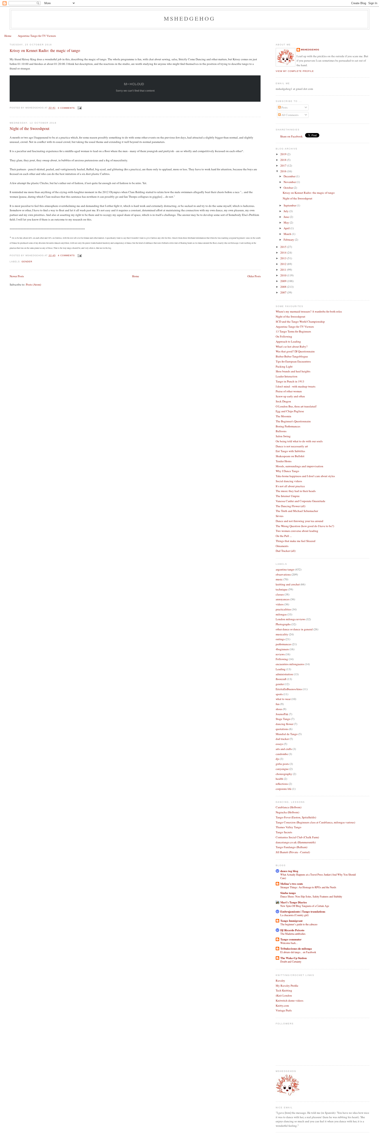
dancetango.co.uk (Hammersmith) (296, 842)
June (287, 217)
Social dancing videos (289, 481)
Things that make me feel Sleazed (295, 541)
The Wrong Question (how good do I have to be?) (305, 526)
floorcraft (281, 679)
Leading (281, 669)
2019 (283, 154)
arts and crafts (284, 749)
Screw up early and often (290, 396)
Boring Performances (288, 426)
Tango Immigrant (291, 921)
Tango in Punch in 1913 (290, 381)
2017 (283, 165)
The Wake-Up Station (293, 958)
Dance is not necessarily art (292, 446)
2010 (283, 275)
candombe (282, 754)
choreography (284, 774)
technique (282, 589)
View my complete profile (295, 71)
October (289, 188)
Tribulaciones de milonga (296, 948)
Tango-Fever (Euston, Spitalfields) (296, 817)
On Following (284, 336)
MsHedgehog (189, 18)
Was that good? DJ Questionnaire (295, 351)
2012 (283, 264)
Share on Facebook (291, 136)
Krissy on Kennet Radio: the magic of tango (45, 50)
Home (7, 36)
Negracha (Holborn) (287, 812)
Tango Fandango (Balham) (291, 847)
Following (282, 659)
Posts (284, 107)
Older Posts (254, 276)
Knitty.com (282, 1005)
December (290, 176)
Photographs (283, 624)
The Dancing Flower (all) (290, 506)
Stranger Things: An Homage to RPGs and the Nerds (308, 887)
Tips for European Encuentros (293, 361)
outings (280, 639)
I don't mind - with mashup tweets (295, 386)
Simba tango (288, 893)
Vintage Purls (284, 1010)
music (279, 579)
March (288, 234)
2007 (283, 292)
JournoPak (282, 714)
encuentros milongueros (290, 664)
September (290, 205)
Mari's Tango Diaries (293, 902)
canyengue (282, 769)
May (287, 222)
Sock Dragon (283, 401)
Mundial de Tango (287, 734)
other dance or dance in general (294, 629)
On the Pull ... (284, 536)
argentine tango (285, 569)
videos (280, 604)
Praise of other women (289, 391)
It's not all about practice (290, 486)
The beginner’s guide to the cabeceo (298, 924)
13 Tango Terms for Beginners (293, 331)
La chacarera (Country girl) (294, 915)
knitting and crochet (288, 584)
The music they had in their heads (296, 491)
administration (284, 674)
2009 (283, 281)
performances (283, 644)
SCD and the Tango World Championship (300, 321)
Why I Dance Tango (287, 471)
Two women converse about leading (297, 531)
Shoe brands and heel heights (293, 371)
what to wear (283, 699)
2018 (283, 160)
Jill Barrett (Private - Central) (293, 852)
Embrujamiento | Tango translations (302, 911)
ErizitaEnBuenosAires (289, 689)
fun (278, 704)
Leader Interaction (286, 376)
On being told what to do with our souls (299, 441)
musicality (282, 634)
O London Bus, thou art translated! (296, 406)
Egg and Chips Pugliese (290, 411)
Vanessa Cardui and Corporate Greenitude (300, 501)
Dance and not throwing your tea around (299, 521)
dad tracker (282, 739)
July (286, 211)
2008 (283, 287)
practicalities (283, 609)
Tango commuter (291, 939)
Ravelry (280, 981)
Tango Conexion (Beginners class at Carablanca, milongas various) (315, 822)
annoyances (283, 599)
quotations (282, 729)
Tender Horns (283, 461)
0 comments (66, 108)
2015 (283, 247)
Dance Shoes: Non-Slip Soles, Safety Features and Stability (311, 896)
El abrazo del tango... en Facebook (298, 952)
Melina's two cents (291, 883)
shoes (279, 709)
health (279, 779)
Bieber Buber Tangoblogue (292, 356)
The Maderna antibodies (293, 933)
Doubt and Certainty (290, 961)
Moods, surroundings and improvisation (299, 466)
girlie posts (282, 764)
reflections (282, 784)
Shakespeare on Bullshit (290, 456)
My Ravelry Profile (287, 986)
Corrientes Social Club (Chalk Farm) (297, 837)
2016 (283, 171)
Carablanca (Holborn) (288, 807)
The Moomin (283, 416)
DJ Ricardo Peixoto (292, 930)
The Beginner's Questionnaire (293, 421)
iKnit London (284, 995)
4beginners (282, 649)
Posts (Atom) (33, 284)
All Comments (290, 115)
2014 (283, 252)
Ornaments (282, 546)
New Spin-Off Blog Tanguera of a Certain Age (304, 906)
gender (26, 261)
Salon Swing (283, 436)
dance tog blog (289, 871)
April (287, 228)
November (290, 182)
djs (277, 759)
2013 (283, 258)
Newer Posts (17, 276)
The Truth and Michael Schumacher (297, 511)
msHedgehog (310, 49)
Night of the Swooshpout (29, 128)
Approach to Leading (288, 341)
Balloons (281, 431)
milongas (281, 614)
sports (279, 694)
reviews (280, 654)
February (289, 240)
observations (283, 574)
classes (280, 594)
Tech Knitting (284, 990)
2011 (283, 270)
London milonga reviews (290, 619)
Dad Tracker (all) (285, 551)
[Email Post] (79, 108)
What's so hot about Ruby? (291, 346)
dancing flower (284, 724)
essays (279, 744)
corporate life (283, 789)
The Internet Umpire (288, 496)
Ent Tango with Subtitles (290, 451)
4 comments (66, 255)
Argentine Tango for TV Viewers (37, 36)
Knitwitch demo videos (289, 1000)
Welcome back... (289, 943)
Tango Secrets (284, 832)
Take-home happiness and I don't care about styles (305, 476)
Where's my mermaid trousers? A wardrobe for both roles (309, 311)
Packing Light (284, 366)
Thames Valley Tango (288, 827)
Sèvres (279, 516)
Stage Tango (283, 719)
